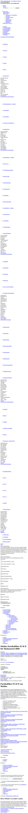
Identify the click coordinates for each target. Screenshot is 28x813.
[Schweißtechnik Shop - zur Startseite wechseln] (11, 1)
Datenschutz (5, 640)
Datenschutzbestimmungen (12, 781)
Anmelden (8, 15)
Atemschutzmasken (12, 616)
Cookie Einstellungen (5, 810)
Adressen (8, 18)
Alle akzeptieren (4, 811)
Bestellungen (8, 20)
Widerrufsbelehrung (7, 639)
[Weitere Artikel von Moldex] (3, 651)
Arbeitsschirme (11, 622)
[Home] (5, 26)
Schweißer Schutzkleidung (11, 629)
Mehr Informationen (5, 808)
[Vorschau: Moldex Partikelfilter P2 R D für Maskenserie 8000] (14, 653)
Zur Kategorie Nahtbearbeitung (7, 402)
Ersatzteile (5, 630)
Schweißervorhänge (12, 620)
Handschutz (8, 626)
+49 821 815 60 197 (5, 750)
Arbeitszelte (10, 623)
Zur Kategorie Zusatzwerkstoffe (7, 96)
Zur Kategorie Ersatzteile (6, 319)
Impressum (5, 643)
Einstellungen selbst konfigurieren (17, 808)
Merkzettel (8, 22)
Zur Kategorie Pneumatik (6, 464)
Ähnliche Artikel (8, 711)
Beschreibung (3, 675)
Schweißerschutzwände (13, 621)
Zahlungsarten (9, 19)
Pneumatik (5, 633)
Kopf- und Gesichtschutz (11, 628)
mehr (10, 678)
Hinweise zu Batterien (7, 765)
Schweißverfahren (7, 609)
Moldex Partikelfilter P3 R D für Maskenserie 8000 (13, 735)
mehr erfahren (3, 95)
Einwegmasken (14, 617)
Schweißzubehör (6, 612)
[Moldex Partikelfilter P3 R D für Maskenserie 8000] (12, 734)
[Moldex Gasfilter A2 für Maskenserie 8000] (10, 728)
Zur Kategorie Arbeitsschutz (6, 254)
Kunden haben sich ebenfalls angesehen (9, 740)
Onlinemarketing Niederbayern (12, 795)
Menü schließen (6, 12)
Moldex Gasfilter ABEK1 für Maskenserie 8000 (13, 725)
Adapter (2, 691)
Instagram (5, 759)
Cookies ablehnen (4, 809)
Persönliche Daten (9, 17)
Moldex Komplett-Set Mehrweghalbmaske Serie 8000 (14, 742)
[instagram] (5, 755)
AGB (4, 642)
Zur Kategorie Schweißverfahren (7, 36)
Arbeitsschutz (6, 613)
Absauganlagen (11, 615)
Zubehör (3, 711)
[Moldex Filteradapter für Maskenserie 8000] (10, 714)
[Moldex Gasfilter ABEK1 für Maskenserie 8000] (11, 724)
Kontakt (4, 637)
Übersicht (8, 16)
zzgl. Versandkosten (10, 662)
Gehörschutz (8, 624)
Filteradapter (17, 689)
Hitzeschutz (8, 627)
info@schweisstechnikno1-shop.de (8, 753)
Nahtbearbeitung (6, 631)
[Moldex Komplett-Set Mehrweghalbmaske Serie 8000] (12, 741)
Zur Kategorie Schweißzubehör (7, 150)
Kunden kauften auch (16, 711)
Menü (4, 5)
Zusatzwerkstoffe (6, 610)
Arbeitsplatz (8, 614)
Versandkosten (23, 784)
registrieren (14, 15)
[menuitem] (15, 5)
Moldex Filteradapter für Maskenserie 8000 (12, 715)
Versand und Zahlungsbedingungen (10, 638)
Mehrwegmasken (14, 619)
